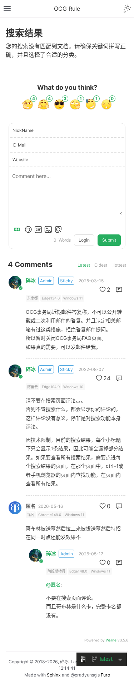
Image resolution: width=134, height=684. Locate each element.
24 (106, 378)
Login (84, 240)
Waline (111, 640)
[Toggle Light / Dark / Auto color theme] (127, 8)
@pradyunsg (83, 675)
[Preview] (58, 229)
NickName (23, 130)
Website (20, 159)
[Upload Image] (48, 229)
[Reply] (119, 289)
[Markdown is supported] (18, 229)
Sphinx (54, 675)
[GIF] (38, 229)
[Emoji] (28, 229)
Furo (105, 675)
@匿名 (53, 584)
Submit (109, 240)
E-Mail (19, 145)
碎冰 (31, 280)
